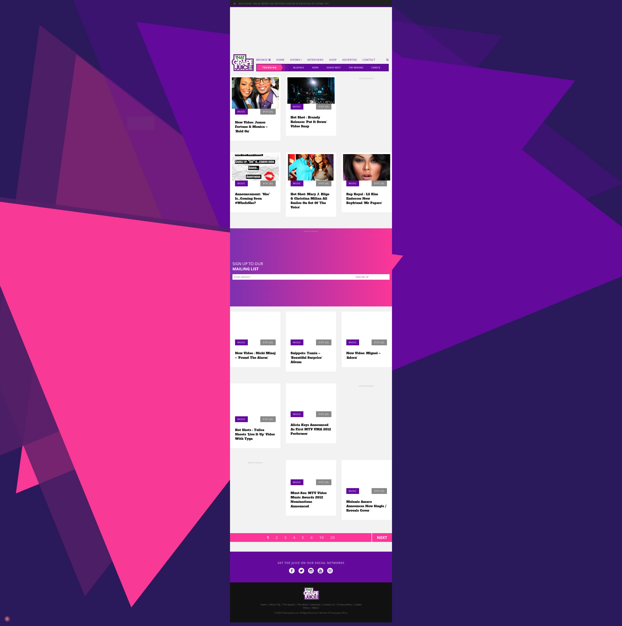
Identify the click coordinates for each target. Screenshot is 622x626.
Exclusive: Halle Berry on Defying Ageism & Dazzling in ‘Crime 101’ (284, 3)
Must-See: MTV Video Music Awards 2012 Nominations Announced (309, 499)
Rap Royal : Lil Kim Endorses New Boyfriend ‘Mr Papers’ (364, 198)
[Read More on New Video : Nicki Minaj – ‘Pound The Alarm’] (255, 326)
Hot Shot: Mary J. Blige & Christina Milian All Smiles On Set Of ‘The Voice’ (310, 200)
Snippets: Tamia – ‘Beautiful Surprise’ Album (306, 357)
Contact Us (329, 604)
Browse (262, 60)
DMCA (315, 607)
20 (332, 537)
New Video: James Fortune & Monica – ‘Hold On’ (251, 126)
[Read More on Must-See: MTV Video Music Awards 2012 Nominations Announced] (310, 470)
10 (321, 537)
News (315, 67)
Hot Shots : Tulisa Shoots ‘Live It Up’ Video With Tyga (255, 434)
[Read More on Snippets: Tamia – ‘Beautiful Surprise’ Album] (310, 326)
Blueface (298, 67)
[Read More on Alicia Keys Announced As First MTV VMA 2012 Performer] (310, 398)
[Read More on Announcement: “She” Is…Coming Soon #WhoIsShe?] (255, 167)
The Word (302, 604)
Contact (369, 60)
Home (280, 60)
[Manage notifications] (7, 618)
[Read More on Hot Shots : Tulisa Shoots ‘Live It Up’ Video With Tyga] (255, 400)
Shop (333, 60)
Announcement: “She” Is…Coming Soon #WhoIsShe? (252, 198)
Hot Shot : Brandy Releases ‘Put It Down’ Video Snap (309, 121)
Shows (295, 60)
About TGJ (274, 604)
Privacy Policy (344, 604)
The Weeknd (356, 67)
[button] (386, 59)
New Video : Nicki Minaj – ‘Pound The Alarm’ (255, 355)
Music (241, 111)
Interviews (315, 60)
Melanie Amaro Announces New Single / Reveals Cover (366, 506)
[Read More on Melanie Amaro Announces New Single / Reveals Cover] (366, 475)
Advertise (349, 60)
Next (382, 537)
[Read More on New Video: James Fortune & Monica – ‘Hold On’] (255, 93)
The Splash (289, 604)
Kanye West (334, 67)
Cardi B (375, 67)
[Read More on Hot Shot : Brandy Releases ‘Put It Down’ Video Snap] (310, 90)
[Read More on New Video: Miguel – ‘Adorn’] (366, 326)
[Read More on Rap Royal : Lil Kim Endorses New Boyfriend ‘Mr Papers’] (366, 167)
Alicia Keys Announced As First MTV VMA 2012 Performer (311, 429)
